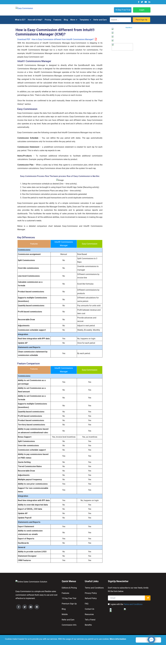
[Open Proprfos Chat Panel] (151, 639)
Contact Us (89, 609)
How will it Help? (35, 20)
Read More (129, 27)
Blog (66, 20)
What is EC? (20, 20)
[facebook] (138, 2)
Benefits (88, 625)
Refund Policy (91, 598)
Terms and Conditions (94, 588)
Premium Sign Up (69, 604)
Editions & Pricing (69, 588)
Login (141, 10)
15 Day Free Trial (123, 10)
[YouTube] (30, 606)
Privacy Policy (91, 593)
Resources (89, 614)
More (72, 20)
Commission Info (69, 625)
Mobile (65, 614)
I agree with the (126, 604)
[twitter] (142, 2)
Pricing (48, 20)
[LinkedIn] (149, 2)
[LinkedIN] (36, 606)
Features (57, 20)
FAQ (86, 604)
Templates (84, 20)
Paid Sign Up (141, 20)
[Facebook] (18, 606)
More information (117, 639)
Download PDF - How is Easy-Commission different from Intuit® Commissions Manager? (55, 39)
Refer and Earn (100, 20)
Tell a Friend (90, 620)
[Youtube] (146, 2)
